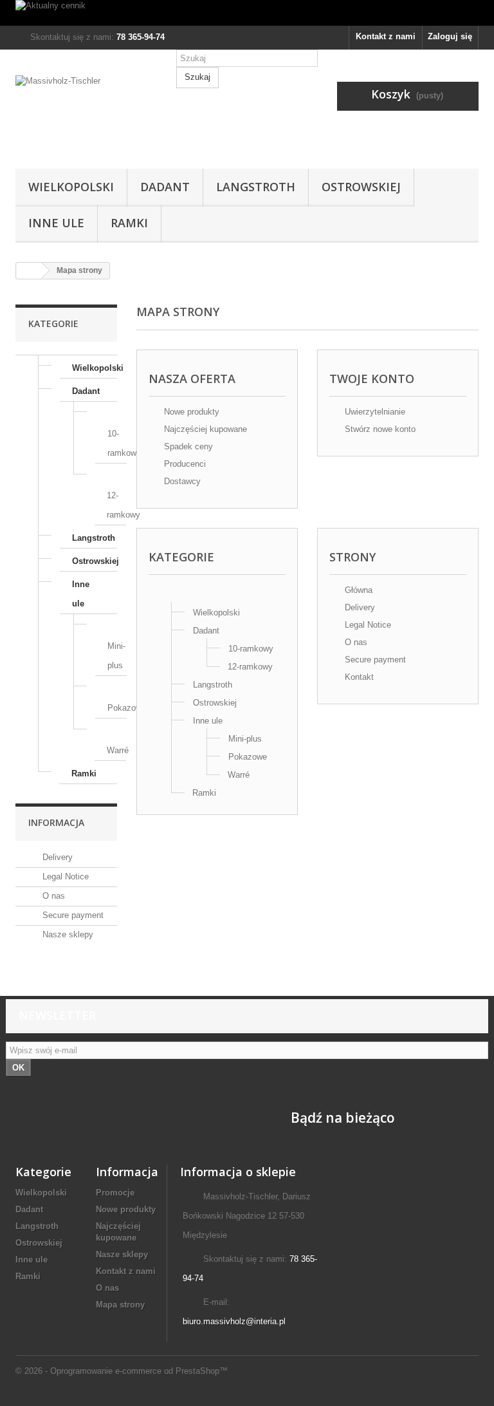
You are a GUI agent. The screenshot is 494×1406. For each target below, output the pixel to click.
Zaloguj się (450, 36)
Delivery (56, 857)
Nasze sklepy (66, 934)
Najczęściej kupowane (204, 429)
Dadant (165, 186)
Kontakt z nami (386, 36)
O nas (52, 896)
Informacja (56, 822)
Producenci (183, 464)
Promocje (115, 1192)
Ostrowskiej (361, 186)
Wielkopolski (71, 186)
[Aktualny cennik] (247, 13)
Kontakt (358, 677)
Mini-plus (116, 655)
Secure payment (72, 915)
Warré (116, 750)
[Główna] (171, 594)
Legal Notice (64, 876)
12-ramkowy (116, 505)
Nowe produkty (190, 412)
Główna (357, 590)
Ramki (129, 222)
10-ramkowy (117, 443)
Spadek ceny (187, 446)
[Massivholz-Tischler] (86, 114)
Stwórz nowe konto (379, 429)
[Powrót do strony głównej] (29, 271)
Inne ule (56, 222)
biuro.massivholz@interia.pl (234, 1321)
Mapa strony (120, 1304)
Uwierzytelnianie (373, 412)
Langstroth (255, 186)
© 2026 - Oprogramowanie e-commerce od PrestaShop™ (121, 1371)
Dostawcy (181, 481)
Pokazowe (117, 708)
